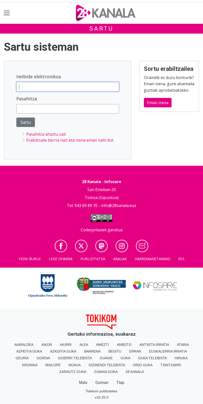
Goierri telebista (75, 358)
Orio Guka (142, 365)
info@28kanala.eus (118, 205)
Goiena (43, 358)
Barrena (92, 351)
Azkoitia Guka (63, 351)
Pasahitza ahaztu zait (46, 134)
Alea (83, 345)
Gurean (101, 382)
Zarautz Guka (72, 372)
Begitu (114, 351)
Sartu (101, 28)
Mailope (53, 365)
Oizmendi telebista (107, 365)
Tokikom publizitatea (101, 391)
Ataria (183, 345)
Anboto (124, 345)
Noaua (75, 365)
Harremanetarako (152, 258)
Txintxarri (170, 365)
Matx (83, 382)
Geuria (22, 358)
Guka (125, 358)
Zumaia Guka (106, 372)
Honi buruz (30, 258)
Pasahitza (26, 99)
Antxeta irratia (154, 345)
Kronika (29, 365)
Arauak (120, 258)
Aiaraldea (23, 345)
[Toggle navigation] (6, 13)
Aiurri (66, 345)
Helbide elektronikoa (38, 77)
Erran (135, 351)
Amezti (102, 345)
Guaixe (106, 358)
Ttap (120, 382)
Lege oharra (61, 258)
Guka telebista (152, 358)
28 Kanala (135, 372)
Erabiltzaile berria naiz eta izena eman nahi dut (69, 140)
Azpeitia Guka (29, 351)
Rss (181, 258)
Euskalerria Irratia (168, 351)
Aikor (46, 345)
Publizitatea (92, 258)
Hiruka (181, 358)
